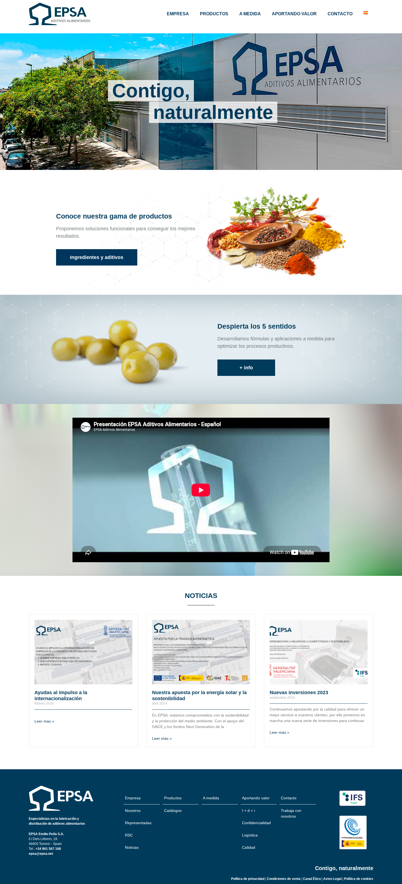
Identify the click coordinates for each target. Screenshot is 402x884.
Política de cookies (358, 879)
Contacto (340, 13)
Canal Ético (312, 879)
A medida (250, 13)
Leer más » (44, 721)
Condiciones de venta (284, 879)
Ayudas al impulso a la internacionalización (60, 695)
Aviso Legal (332, 879)
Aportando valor (294, 13)
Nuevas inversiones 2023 (299, 692)
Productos (214, 13)
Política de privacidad (247, 879)
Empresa (178, 13)
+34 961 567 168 (48, 849)
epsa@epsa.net (41, 854)
